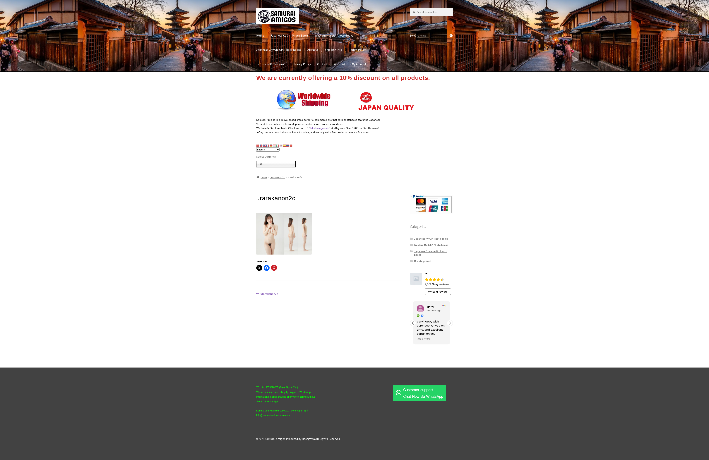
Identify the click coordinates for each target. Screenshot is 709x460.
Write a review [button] (437, 291)
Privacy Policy (302, 64)
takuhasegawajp (319, 128)
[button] (450, 323)
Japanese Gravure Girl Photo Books (278, 50)
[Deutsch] (271, 145)
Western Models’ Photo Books (334, 35)
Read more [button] (424, 339)
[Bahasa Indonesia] (274, 145)
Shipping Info (333, 50)
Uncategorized (422, 261)
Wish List (339, 64)
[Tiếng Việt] (291, 145)
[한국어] (281, 145)
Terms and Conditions (271, 64)
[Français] (268, 145)
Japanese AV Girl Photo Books (289, 35)
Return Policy (357, 50)
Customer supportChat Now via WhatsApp (423, 393)
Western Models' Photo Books (431, 245)
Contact (322, 64)
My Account (359, 64)
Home (260, 35)
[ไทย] (288, 145)
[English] (264, 145)
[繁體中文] (261, 145)
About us (312, 50)
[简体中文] (258, 145)
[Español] (284, 145)
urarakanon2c (277, 177)
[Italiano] (278, 145)
